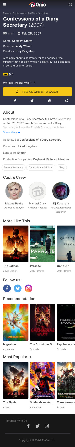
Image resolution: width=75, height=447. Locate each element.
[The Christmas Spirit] (42, 322)
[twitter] (18, 291)
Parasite (35, 265)
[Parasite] (42, 244)
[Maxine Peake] (14, 191)
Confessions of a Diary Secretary (30, 13)
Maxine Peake (14, 203)
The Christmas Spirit (42, 344)
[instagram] (28, 291)
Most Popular (15, 356)
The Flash (9, 402)
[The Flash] (15, 380)
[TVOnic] (37, 4)
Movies (7, 13)
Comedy (17, 40)
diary (61, 167)
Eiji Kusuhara (61, 203)
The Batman (11, 265)
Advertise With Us (16, 420)
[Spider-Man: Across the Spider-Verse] (42, 380)
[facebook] (7, 291)
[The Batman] (15, 244)
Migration (9, 344)
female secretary (13, 167)
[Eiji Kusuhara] (61, 191)
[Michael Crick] (37, 191)
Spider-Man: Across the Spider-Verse (42, 402)
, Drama (27, 40)
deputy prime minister (41, 167)
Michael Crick (37, 203)
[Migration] (15, 322)
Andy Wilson (23, 46)
